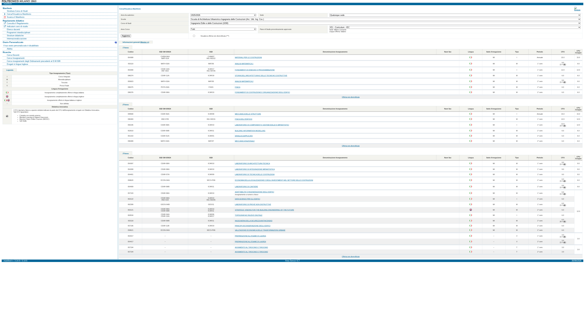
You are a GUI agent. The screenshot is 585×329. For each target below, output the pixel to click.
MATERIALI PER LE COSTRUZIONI (248, 57)
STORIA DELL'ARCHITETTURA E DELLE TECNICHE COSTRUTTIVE (261, 75)
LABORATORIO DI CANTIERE (246, 186)
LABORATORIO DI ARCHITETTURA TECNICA (252, 163)
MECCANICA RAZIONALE (245, 141)
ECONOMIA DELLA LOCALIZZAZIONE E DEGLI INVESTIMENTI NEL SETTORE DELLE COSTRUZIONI (274, 180)
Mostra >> (145, 42)
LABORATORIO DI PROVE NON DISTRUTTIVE (253, 204)
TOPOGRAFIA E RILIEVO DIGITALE (248, 215)
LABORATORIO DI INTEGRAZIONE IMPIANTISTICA (255, 169)
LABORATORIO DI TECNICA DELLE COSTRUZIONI (255, 174)
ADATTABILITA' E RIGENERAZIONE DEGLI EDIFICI (254, 192)
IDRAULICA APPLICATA (244, 136)
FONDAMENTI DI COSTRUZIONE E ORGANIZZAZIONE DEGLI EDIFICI (262, 92)
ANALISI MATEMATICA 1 (244, 64)
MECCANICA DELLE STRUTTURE (248, 114)
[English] (577, 10)
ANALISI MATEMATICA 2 (244, 81)
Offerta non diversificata (351, 97)
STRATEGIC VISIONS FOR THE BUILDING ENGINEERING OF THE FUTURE (264, 210)
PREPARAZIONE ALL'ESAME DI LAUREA (250, 236)
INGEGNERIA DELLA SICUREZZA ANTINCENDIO (253, 221)
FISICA (237, 87)
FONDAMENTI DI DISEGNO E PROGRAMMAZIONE (255, 70)
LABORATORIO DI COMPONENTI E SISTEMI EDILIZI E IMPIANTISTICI (262, 125)
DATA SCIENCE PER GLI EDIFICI (247, 199)
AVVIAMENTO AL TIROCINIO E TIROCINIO (251, 247)
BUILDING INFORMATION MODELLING (250, 131)
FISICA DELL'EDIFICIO (243, 119)
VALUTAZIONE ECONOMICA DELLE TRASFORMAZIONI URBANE (260, 230)
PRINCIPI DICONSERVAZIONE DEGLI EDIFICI (252, 226)
